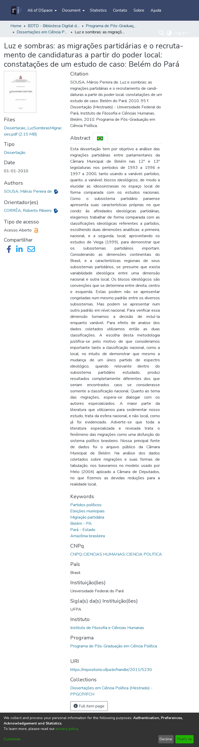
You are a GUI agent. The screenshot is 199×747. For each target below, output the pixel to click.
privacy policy (67, 728)
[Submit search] (162, 33)
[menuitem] (41, 10)
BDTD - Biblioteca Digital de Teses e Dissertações (54, 26)
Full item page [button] (91, 706)
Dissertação (14, 152)
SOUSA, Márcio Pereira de (28, 191)
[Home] (16, 10)
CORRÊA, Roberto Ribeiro (28, 210)
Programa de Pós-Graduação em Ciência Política (113, 646)
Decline (166, 739)
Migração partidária (87, 517)
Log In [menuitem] (179, 33)
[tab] (100, 138)
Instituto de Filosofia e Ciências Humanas (107, 628)
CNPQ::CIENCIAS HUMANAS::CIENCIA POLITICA (116, 554)
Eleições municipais (87, 511)
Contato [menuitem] (120, 10)
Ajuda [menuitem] (156, 10)
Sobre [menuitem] (138, 10)
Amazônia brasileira (87, 536)
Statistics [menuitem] (98, 10)
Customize (12, 739)
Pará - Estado (82, 530)
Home (16, 26)
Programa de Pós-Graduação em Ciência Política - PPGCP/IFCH (112, 26)
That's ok (184, 739)
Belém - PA (81, 523)
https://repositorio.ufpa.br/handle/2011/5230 (111, 670)
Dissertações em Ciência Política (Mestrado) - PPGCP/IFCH (42, 32)
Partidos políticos (86, 505)
